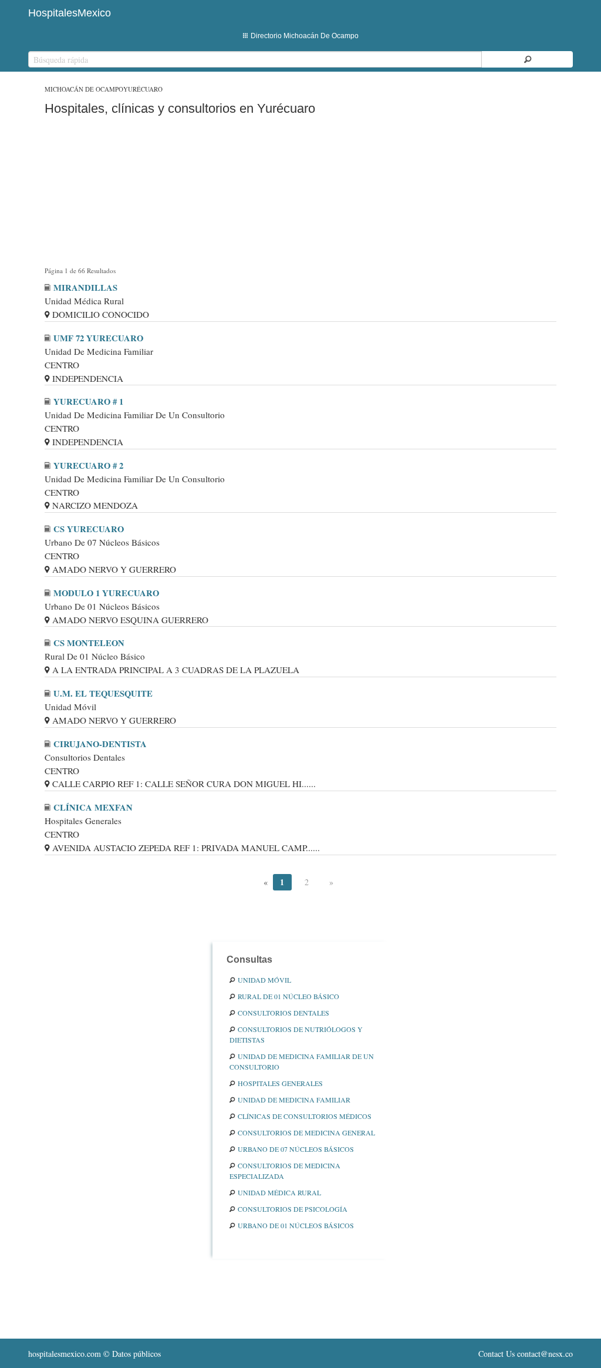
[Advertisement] (300, 193)
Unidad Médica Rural (279, 1192)
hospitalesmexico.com (64, 1353)
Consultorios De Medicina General (306, 1132)
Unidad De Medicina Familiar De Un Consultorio (301, 1061)
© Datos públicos (94, 1353)
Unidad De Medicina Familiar (294, 1099)
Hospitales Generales (280, 1083)
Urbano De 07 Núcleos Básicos (296, 1149)
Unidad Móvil (264, 979)
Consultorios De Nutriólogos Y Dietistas (296, 1034)
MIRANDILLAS (85, 287)
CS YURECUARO (88, 529)
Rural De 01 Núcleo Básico (288, 996)
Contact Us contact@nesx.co (525, 1353)
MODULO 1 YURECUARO (106, 593)
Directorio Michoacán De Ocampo (305, 36)
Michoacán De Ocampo (84, 89)
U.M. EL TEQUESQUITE (103, 693)
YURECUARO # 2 (88, 465)
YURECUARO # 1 (88, 401)
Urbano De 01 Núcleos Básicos (296, 1225)
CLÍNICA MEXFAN (93, 807)
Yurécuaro (143, 89)
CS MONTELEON (88, 643)
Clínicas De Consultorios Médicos (305, 1116)
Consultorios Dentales (283, 1012)
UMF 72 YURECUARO (98, 338)
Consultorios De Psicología (292, 1209)
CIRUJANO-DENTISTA (100, 744)
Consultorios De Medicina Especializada (284, 1171)
